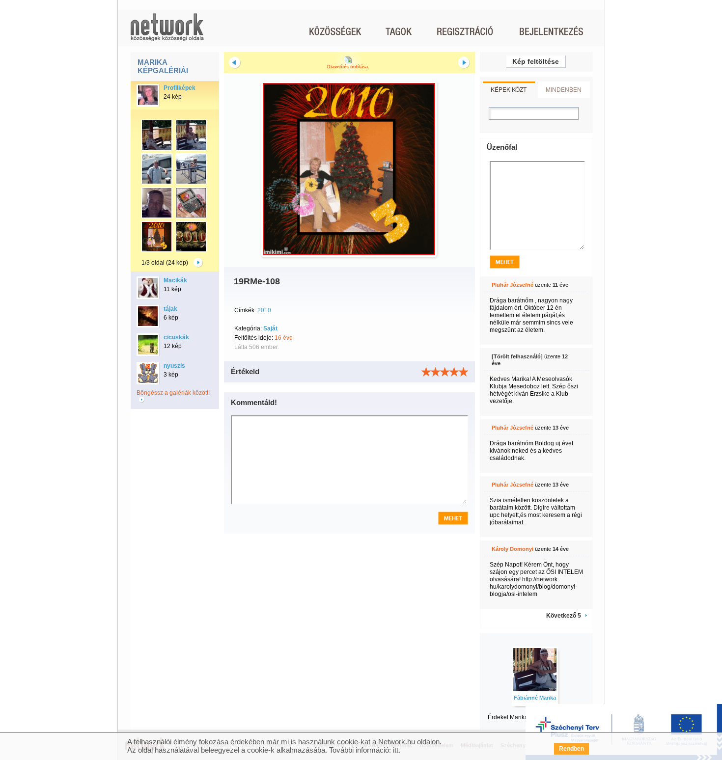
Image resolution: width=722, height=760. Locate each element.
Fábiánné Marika (535, 698)
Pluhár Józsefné (512, 285)
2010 (264, 310)
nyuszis (174, 365)
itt (395, 750)
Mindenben (564, 89)
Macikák (175, 280)
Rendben (571, 748)
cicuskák (176, 337)
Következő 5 (563, 615)
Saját (270, 328)
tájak (170, 308)
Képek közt (509, 89)
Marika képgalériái (163, 66)
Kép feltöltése (535, 61)
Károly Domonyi (512, 549)
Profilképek (179, 87)
